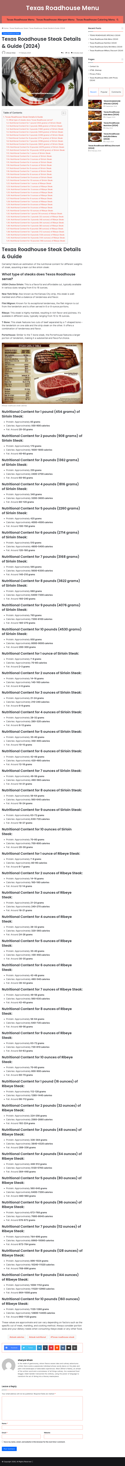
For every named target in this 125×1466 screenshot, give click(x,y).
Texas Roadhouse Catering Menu (95, 19)
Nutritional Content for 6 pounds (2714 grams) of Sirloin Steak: (36, 138)
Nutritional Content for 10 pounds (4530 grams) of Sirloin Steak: (37, 150)
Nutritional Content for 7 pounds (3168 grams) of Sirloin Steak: (36, 141)
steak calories (17, 1337)
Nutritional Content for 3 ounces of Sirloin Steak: (31, 159)
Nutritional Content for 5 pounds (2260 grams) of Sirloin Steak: (37, 135)
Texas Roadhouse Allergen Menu (55, 19)
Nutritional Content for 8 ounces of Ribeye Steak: (32, 204)
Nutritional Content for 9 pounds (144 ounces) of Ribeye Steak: (38, 238)
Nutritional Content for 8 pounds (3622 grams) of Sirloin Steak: (37, 144)
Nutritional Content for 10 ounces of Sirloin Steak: (31, 180)
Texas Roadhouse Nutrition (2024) (103, 43)
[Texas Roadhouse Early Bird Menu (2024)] (95, 137)
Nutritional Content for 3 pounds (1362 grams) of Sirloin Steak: (36, 129)
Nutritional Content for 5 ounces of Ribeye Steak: (32, 195)
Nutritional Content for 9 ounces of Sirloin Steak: (31, 177)
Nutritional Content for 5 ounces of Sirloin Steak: (31, 165)
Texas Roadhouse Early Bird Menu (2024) (106, 47)
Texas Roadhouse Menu (20, 19)
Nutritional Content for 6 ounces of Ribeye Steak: (31, 198)
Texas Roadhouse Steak (19, 28)
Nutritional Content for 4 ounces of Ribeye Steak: (32, 192)
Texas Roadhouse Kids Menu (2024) (104, 39)
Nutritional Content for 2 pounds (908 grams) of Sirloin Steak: (36, 126)
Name (5, 1423)
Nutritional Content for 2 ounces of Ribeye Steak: (32, 186)
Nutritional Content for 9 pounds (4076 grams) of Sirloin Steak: (37, 147)
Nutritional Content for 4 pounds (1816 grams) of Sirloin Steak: (36, 132)
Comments (116, 92)
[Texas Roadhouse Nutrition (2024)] (95, 126)
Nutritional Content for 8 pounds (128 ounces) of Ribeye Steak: (38, 235)
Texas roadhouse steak (63, 1337)
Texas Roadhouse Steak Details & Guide (24, 117)
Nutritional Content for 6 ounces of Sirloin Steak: (31, 168)
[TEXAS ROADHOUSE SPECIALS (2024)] (95, 104)
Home (5, 28)
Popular (104, 92)
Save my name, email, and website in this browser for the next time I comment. (34, 1442)
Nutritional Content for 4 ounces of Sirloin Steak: (31, 162)
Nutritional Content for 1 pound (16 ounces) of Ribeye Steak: (36, 213)
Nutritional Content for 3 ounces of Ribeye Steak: (32, 189)
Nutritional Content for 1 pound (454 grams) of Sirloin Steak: (36, 123)
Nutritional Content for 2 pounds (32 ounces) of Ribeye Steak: (37, 217)
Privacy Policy (95, 74)
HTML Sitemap (95, 70)
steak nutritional (38, 1337)
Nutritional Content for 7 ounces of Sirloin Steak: (31, 171)
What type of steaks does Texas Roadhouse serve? (31, 120)
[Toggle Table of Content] (62, 113)
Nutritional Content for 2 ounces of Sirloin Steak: (31, 156)
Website (47, 1433)
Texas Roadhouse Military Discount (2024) (106, 51)
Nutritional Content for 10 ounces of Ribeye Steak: (31, 211)
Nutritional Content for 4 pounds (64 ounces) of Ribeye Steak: (37, 223)
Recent (93, 92)
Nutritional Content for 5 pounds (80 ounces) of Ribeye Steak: (37, 226)
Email (4, 1433)
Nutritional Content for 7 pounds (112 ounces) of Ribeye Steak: (37, 232)
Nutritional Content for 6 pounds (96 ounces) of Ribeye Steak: (36, 229)
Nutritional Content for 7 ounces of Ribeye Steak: (32, 201)
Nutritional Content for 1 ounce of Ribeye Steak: (31, 183)
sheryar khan (11, 53)
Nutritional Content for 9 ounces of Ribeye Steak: (32, 207)
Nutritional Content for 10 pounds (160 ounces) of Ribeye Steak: (37, 241)
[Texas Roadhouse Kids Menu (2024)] (95, 115)
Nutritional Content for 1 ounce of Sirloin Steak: (30, 153)
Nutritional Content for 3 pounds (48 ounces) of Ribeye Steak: (37, 219)
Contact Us (94, 66)
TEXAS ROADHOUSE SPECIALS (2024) (105, 35)
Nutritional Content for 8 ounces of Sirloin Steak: (31, 174)
